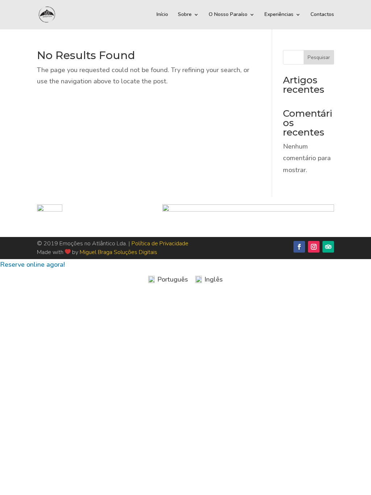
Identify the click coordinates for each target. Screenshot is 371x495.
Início (162, 15)
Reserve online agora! (32, 264)
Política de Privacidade (160, 244)
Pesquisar (319, 57)
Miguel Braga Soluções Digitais (118, 252)
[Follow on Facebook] (299, 247)
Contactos (322, 15)
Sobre (185, 15)
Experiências (278, 15)
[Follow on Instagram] (314, 247)
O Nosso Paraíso (228, 15)
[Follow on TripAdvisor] (328, 247)
